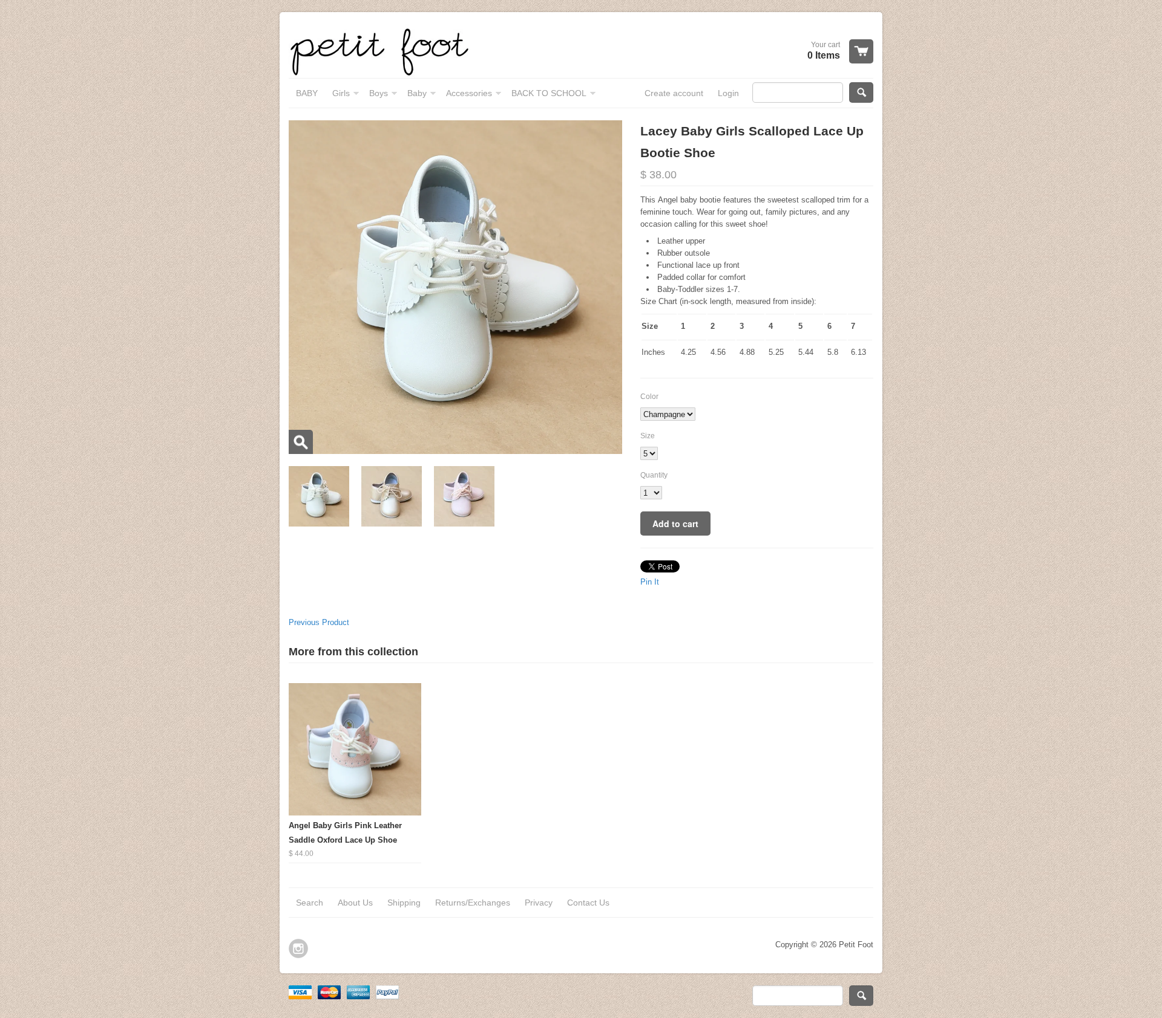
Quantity (654, 475)
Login (728, 93)
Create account (674, 93)
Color (649, 396)
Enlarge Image (301, 442)
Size (647, 436)
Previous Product (319, 622)
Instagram (298, 948)
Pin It (649, 581)
